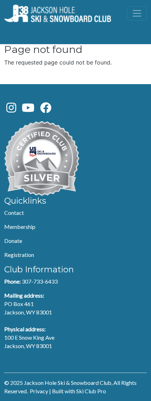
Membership (19, 226)
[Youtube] (28, 109)
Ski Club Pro (91, 391)
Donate (13, 240)
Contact (14, 212)
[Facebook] (45, 109)
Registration (19, 254)
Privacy (39, 391)
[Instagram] (11, 109)
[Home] (57, 13)
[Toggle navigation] (137, 13)
